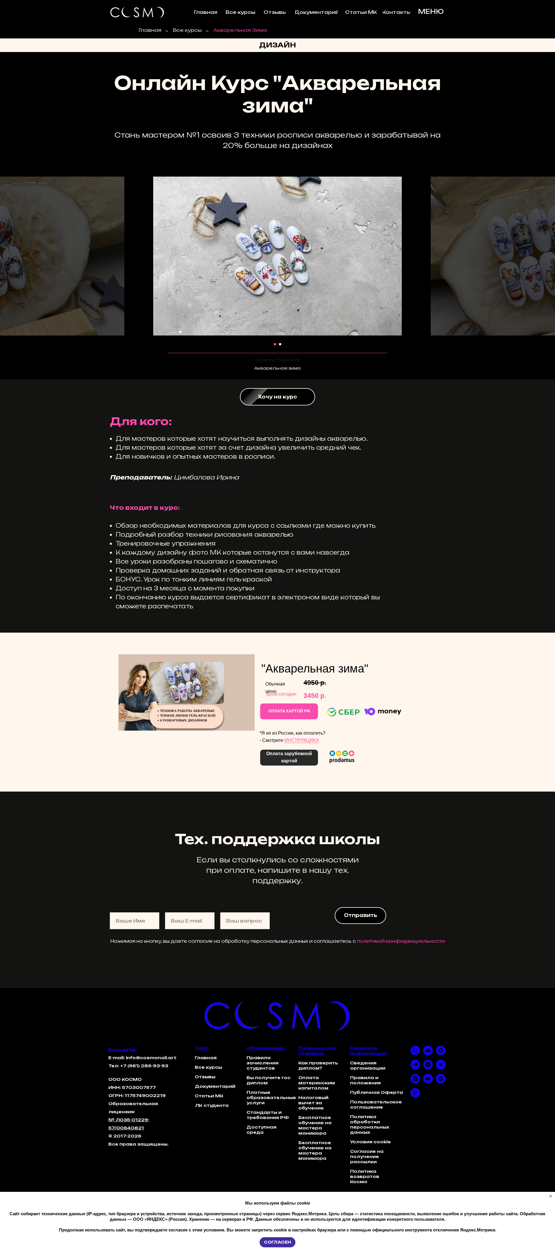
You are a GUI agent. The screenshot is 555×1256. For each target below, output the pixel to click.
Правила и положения (365, 1080)
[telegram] (415, 1067)
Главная (150, 30)
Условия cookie (370, 1141)
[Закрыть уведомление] (551, 1196)
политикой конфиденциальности (401, 941)
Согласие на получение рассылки (367, 1156)
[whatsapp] (428, 1067)
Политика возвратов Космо (364, 1176)
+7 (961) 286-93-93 (144, 1065)
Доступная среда (261, 1130)
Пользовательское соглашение (376, 1104)
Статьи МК (209, 1095)
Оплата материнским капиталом (316, 1082)
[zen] (440, 1081)
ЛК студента (212, 1105)
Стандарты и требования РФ (268, 1115)
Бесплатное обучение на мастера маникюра (315, 1125)
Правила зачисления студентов (262, 1062)
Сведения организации (367, 1065)
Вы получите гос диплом (269, 1080)
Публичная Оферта (376, 1092)
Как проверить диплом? (318, 1065)
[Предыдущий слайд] (139, 256)
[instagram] (415, 1081)
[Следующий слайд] (416, 256)
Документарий (215, 1086)
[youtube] (428, 1081)
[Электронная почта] (428, 1053)
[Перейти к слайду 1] (275, 344)
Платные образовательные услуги (271, 1097)
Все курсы (187, 30)
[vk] (440, 1067)
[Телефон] (415, 1053)
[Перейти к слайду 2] (280, 344)
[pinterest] (415, 1096)
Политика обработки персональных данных (369, 1124)
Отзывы (205, 1076)
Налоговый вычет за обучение (313, 1102)
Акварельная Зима (240, 30)
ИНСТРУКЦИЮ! (301, 740)
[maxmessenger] (440, 1053)
